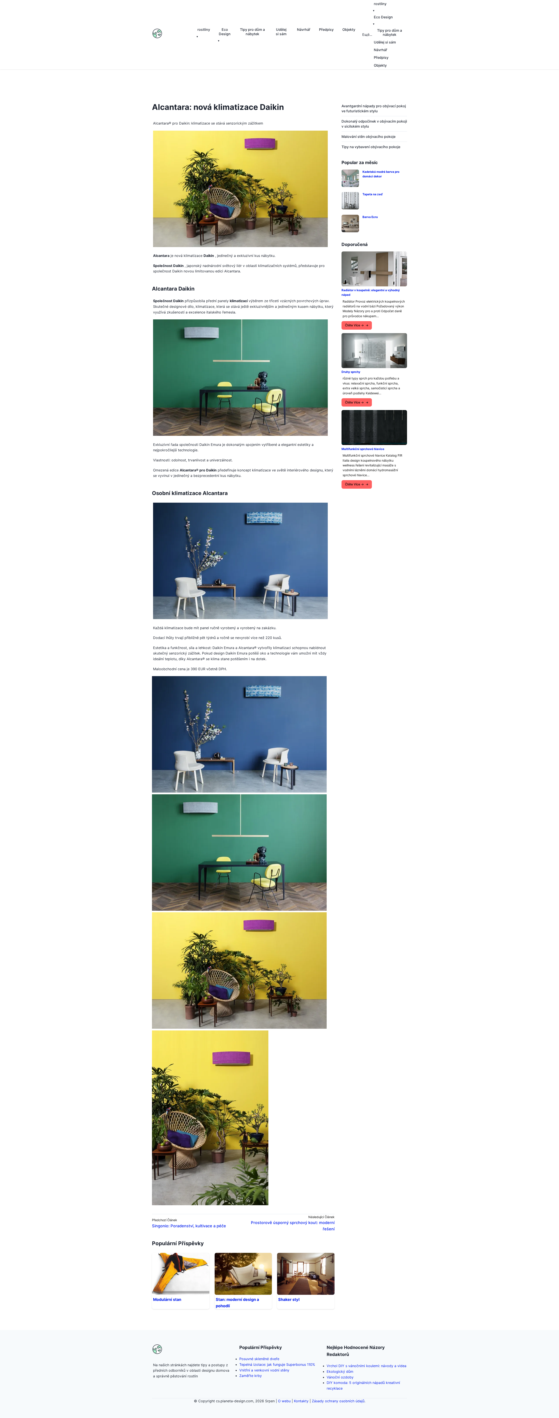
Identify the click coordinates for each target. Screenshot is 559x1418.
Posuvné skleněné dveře (259, 1359)
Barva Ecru (370, 217)
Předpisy (326, 29)
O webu (284, 1401)
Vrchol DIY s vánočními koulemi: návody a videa (366, 1366)
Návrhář (303, 29)
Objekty (348, 29)
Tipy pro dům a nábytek (252, 31)
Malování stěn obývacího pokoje (368, 136)
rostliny (203, 29)
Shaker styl (289, 1299)
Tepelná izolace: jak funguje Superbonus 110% (277, 1364)
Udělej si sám (281, 31)
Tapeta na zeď (372, 194)
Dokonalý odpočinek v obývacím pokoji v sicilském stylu (374, 123)
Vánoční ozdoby (340, 1377)
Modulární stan (167, 1299)
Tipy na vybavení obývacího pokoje (371, 147)
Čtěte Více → (354, 325)
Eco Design (225, 31)
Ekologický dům (340, 1371)
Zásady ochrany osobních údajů (338, 1401)
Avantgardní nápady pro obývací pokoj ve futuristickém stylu (374, 108)
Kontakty (301, 1401)
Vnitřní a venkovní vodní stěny (264, 1370)
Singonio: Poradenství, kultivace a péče (189, 1226)
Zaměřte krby (250, 1375)
